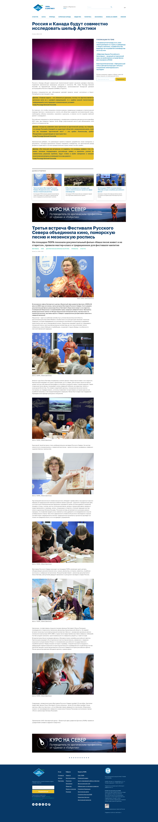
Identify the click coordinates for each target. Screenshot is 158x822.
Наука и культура (71, 789)
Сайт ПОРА (81, 775)
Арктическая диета (83, 791)
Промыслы (74, 248)
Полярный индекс (83, 778)
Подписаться (120, 79)
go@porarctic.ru (109, 787)
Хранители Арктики (83, 797)
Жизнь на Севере (111, 17)
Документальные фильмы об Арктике (57, 248)
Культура (35, 17)
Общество (77, 17)
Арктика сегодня (70, 778)
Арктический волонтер (84, 800)
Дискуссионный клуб (84, 783)
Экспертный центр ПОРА (115, 790)
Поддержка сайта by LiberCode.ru (113, 812)
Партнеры (61, 781)
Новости (68, 775)
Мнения (123, 17)
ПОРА (42, 248)
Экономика (99, 17)
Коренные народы (64, 17)
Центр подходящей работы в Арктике (88, 781)
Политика (87, 17)
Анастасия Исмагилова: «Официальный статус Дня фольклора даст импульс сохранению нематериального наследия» (110, 66)
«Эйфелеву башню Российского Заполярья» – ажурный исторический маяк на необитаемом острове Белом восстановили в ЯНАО (110, 57)
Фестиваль (35, 248)
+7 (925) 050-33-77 (118, 783)
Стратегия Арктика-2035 (85, 794)
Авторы (60, 778)
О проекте (61, 775)
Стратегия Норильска (84, 789)
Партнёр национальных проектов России (115, 809)
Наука (44, 17)
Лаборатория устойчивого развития (88, 786)
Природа (52, 17)
